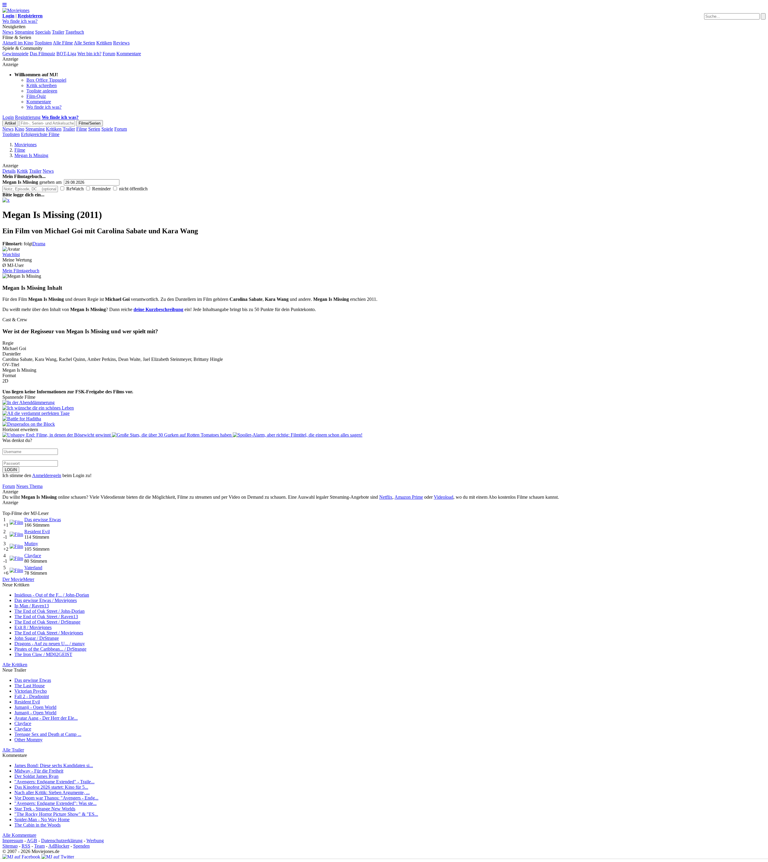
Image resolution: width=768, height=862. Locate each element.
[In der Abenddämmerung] (384, 402)
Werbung (95, 840)
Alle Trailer (13, 749)
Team (39, 845)
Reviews (121, 42)
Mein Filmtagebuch (20, 270)
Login (8, 117)
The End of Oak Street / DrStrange (47, 622)
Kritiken (104, 42)
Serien (94, 129)
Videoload (443, 497)
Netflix (385, 497)
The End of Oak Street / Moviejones (48, 632)
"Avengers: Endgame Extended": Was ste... (55, 803)
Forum (109, 53)
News (8, 32)
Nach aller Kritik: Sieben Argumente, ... (52, 792)
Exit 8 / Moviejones (33, 627)
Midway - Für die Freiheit (38, 770)
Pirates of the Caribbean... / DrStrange (50, 649)
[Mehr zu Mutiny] (16, 546)
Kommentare (128, 53)
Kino (19, 129)
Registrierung (27, 117)
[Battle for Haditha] (384, 419)
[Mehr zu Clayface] (16, 558)
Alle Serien (84, 42)
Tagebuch (74, 32)
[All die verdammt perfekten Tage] (384, 413)
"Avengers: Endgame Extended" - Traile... (54, 781)
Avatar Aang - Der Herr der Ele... (46, 718)
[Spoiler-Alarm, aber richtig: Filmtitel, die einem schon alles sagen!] (297, 434)
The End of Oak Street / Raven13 (46, 616)
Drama (38, 243)
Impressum (12, 840)
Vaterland (33, 567)
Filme (81, 129)
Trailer (58, 32)
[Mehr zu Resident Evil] (16, 534)
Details (9, 171)
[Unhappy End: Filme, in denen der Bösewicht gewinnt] (57, 434)
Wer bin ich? (89, 53)
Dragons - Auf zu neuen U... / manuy (49, 643)
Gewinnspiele (15, 53)
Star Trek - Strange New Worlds (44, 808)
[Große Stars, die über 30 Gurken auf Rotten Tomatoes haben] (172, 434)
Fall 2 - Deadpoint (31, 696)
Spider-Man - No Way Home (42, 819)
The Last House (29, 685)
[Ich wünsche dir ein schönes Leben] (384, 408)
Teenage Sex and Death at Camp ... (47, 734)
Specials (43, 32)
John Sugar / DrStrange (36, 638)
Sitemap (10, 845)
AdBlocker (58, 845)
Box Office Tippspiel (46, 80)
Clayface (32, 555)
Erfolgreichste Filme (40, 134)
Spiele (107, 129)
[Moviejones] (15, 10)
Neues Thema (29, 486)
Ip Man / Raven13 (31, 605)
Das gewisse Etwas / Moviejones (45, 600)
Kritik (22, 171)
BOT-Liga (66, 53)
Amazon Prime (408, 497)
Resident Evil (37, 531)
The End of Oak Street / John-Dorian (49, 611)
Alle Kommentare (19, 835)
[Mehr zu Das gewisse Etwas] (16, 522)
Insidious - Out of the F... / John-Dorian (51, 594)
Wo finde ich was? (20, 21)
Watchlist (11, 254)
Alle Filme (63, 42)
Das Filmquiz (42, 53)
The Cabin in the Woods (37, 824)
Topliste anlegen (41, 90)
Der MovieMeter (18, 579)
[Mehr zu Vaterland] (16, 570)
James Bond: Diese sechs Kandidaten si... (53, 765)
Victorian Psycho (30, 691)
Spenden (81, 845)
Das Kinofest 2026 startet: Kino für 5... (51, 787)
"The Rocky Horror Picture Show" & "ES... (56, 814)
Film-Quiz (36, 96)
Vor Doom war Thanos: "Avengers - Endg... (56, 797)
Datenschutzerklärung (61, 840)
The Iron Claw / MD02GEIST (43, 654)
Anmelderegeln (46, 475)
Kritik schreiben (41, 85)
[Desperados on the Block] (384, 424)
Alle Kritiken (14, 664)
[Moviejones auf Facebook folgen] (21, 856)
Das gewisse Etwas (42, 519)
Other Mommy (28, 739)
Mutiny (31, 543)
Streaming (24, 32)
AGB (32, 840)
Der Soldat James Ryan (36, 776)
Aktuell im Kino (17, 42)
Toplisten (43, 42)
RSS (26, 845)
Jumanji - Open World (35, 707)
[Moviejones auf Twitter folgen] (57, 856)
